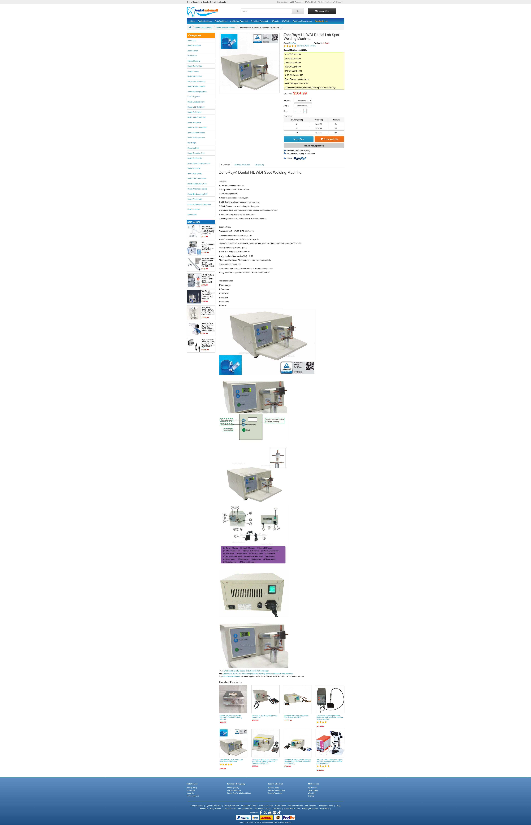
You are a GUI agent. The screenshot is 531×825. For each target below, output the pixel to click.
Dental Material (193, 148)
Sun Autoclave (310, 805)
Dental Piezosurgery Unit (197, 183)
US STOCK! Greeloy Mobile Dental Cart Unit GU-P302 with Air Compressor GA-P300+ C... (207, 311)
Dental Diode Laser (195, 199)
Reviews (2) (259, 164)
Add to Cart (298, 139)
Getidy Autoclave (197, 805)
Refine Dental (280, 805)
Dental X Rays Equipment (197, 127)
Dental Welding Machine (225, 27)
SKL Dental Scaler (245, 808)
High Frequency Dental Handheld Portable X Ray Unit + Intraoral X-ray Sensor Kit (207, 343)
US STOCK (286, 21)
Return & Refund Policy (276, 790)
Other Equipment (194, 209)
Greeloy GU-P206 (266, 805)
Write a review (310, 46)
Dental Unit (192, 40)
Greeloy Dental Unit (231, 805)
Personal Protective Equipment (199, 204)
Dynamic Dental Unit (213, 805)
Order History (313, 790)
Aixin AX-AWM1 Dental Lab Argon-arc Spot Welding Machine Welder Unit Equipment (330, 761)
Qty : (285, 111)
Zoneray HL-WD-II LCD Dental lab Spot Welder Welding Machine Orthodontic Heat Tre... (265, 761)
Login (286, 2)
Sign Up (280, 2)
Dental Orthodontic (195, 158)
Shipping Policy (233, 787)
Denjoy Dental (215, 808)
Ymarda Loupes (230, 808)
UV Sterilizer (192, 55)
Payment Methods (234, 790)
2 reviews (300, 46)
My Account (312, 787)
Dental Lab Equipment (259, 21)
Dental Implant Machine (196, 117)
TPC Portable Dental (262, 808)
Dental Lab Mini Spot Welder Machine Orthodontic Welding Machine (231, 717)
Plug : (286, 105)
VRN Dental (276, 808)
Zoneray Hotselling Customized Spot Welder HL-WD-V (296, 716)
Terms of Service (193, 796)
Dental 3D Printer (194, 168)
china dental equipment (231, 676)
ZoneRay (292, 43)
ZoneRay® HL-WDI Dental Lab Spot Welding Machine (231, 760)
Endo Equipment (221, 21)
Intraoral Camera (194, 61)
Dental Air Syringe (194, 122)
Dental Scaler (193, 50)
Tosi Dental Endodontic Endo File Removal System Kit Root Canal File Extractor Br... (207, 295)
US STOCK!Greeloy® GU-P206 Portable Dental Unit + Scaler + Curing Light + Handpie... (208, 247)
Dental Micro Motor (195, 76)
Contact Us (191, 790)
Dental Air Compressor (196, 137)
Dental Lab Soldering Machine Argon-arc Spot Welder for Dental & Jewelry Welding (330, 717)
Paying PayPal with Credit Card (239, 793)
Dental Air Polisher (195, 112)
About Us (190, 793)
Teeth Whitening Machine (197, 91)
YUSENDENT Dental (249, 805)
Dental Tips (192, 142)
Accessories (192, 214)
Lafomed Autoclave (295, 805)
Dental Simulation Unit (196, 153)
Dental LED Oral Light (196, 107)
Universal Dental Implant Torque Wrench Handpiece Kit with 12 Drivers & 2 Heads (207, 263)
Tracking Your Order (275, 793)
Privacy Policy (192, 787)
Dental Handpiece (205, 21)
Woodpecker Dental (326, 805)
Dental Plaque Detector (196, 86)
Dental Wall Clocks (195, 173)
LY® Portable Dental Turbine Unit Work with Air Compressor (246, 671)
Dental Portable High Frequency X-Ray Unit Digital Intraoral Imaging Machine (207, 327)
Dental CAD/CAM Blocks (302, 21)
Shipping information (242, 164)
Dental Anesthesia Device (197, 189)
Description (225, 164)
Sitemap (311, 796)
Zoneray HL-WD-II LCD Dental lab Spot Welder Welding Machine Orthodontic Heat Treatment (258, 673)
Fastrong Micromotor (310, 808)
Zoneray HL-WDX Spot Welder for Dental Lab (264, 716)
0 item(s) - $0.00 (323, 11)
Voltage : (287, 100)
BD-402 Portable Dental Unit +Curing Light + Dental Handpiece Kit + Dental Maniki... (207, 279)
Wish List (311, 793)
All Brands (274, 21)
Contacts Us (321, 21)
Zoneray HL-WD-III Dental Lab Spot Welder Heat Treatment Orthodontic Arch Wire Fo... (297, 761)
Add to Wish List (331, 138)
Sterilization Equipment (239, 21)
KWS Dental (324, 808)
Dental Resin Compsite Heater (199, 163)
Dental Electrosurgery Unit (197, 194)
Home (192, 21)
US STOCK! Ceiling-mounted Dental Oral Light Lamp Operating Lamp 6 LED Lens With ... (207, 231)
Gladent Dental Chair (292, 808)
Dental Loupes (193, 71)
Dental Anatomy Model (196, 132)
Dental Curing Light (195, 66)
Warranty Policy (273, 787)
